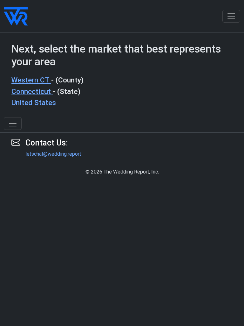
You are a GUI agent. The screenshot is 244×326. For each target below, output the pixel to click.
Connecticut (32, 91)
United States (33, 102)
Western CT (31, 80)
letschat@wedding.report (53, 154)
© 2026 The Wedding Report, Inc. (122, 172)
